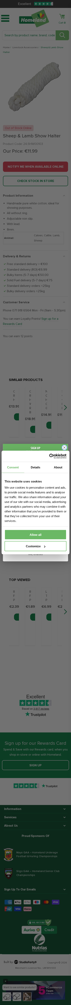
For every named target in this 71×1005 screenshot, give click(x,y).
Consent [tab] (13, 467)
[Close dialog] (64, 447)
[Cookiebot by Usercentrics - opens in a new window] (50, 456)
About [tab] (58, 467)
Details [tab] (35, 467)
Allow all (35, 534)
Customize (33, 546)
